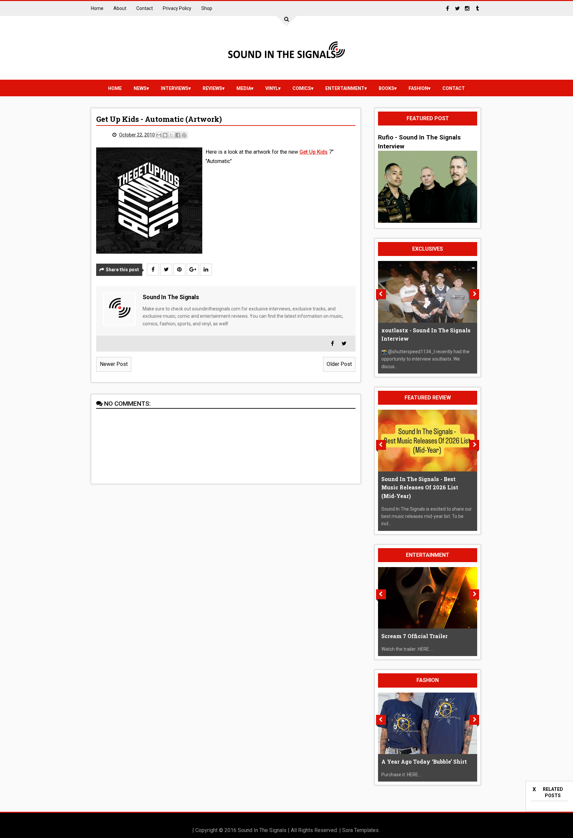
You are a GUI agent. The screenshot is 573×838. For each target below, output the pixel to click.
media (243, 88)
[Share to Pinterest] (184, 135)
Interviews (174, 88)
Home (97, 8)
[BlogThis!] (165, 135)
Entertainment (344, 88)
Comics (301, 88)
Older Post (339, 364)
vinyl (271, 88)
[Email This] (159, 135)
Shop (206, 8)
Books (386, 88)
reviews (212, 88)
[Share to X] (171, 135)
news (140, 88)
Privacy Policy (177, 8)
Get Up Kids (313, 152)
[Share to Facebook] (177, 135)
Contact (144, 8)
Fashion (418, 88)
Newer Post (114, 364)
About (119, 8)
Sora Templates (360, 830)
